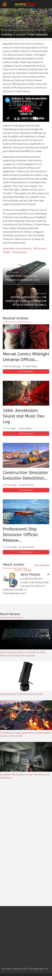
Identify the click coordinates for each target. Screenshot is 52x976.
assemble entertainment (18, 248)
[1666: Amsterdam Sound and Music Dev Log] (26, 393)
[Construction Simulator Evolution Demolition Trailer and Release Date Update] (26, 455)
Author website (23, 570)
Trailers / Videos (24, 30)
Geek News (8, 30)
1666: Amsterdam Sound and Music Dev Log (24, 416)
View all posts (41, 565)
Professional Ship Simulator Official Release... (20, 535)
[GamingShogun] (26, 4)
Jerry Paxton (23, 26)
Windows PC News (38, 30)
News (15, 30)
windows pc (20, 252)
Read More (27, 371)
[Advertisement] (26, 812)
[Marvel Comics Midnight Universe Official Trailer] (26, 336)
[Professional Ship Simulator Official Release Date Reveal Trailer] (26, 511)
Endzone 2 (41, 248)
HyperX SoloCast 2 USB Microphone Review (21, 694)
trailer (7, 252)
